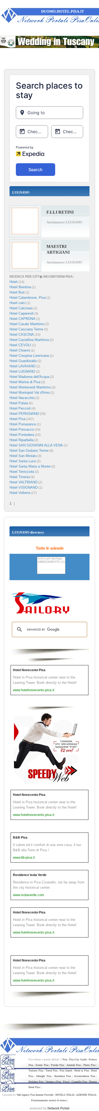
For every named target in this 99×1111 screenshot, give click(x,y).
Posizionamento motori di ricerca (48, 1100)
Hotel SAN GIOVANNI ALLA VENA (36, 445)
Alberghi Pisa (43, 1076)
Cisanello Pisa (79, 1081)
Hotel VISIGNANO (24, 487)
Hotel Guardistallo (23, 361)
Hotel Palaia (19, 403)
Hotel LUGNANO (22, 371)
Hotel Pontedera (22, 435)
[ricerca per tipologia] (51, 558)
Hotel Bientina (20, 287)
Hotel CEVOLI (20, 345)
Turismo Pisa (36, 1070)
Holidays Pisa (36, 1081)
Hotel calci (18, 303)
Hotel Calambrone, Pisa (28, 298)
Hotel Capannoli (22, 313)
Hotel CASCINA (22, 334)
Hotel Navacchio (22, 398)
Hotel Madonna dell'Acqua (29, 377)
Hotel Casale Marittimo (27, 324)
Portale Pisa (57, 1065)
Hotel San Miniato (23, 456)
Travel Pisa (51, 1070)
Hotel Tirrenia (20, 477)
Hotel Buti (17, 292)
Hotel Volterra (20, 493)
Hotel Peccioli (20, 408)
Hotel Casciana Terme (26, 329)
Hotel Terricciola (22, 472)
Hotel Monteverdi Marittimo (30, 387)
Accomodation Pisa (84, 1076)
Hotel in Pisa (81, 1070)
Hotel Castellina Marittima (29, 340)
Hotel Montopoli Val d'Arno (30, 393)
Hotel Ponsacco (22, 429)
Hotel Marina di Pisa (25, 382)
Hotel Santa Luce (23, 461)
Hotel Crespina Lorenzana (29, 356)
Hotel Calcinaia (21, 308)
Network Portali (58, 1108)
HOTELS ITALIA (64, 1094)
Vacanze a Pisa (53, 1081)
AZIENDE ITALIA (86, 1094)
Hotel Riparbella (22, 440)
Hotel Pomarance (23, 424)
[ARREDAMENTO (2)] (51, 562)
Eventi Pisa (42, 1065)
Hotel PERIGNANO (24, 414)
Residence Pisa (62, 1076)
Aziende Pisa (74, 1065)
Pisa (65, 1059)
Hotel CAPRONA (22, 319)
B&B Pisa (20, 837)
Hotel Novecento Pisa (29, 670)
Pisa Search (66, 1070)
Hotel (14, 282)
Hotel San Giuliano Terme (29, 451)
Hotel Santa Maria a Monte (30, 466)
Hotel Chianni (20, 350)
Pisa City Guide (78, 1059)
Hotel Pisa (17, 419)
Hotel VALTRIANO (23, 482)
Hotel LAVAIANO (22, 366)
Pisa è (66, 1081)
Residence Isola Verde (29, 875)
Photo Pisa (89, 1065)
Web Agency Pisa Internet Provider (35, 1094)
